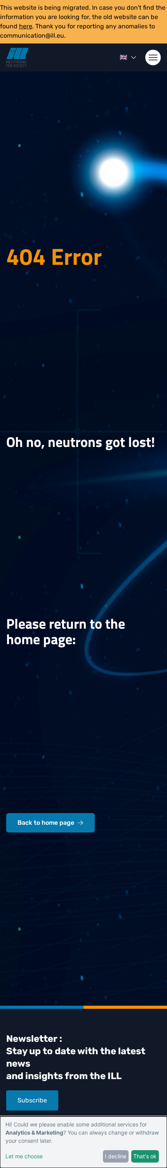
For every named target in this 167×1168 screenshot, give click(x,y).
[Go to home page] (17, 57)
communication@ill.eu (32, 35)
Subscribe (32, 1100)
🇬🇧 (123, 57)
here (25, 26)
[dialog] (83, 1142)
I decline (115, 1156)
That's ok (145, 1156)
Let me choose (24, 1156)
